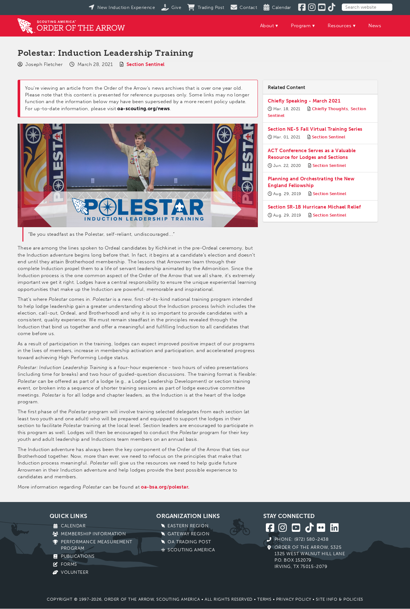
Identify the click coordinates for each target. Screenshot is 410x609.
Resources (339, 26)
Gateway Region (188, 534)
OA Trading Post (189, 542)
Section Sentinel (146, 64)
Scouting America (191, 550)
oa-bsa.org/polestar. (165, 487)
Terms (264, 599)
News (374, 26)
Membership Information (93, 534)
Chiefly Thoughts (330, 108)
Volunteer (75, 572)
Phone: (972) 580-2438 (302, 539)
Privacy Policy (293, 599)
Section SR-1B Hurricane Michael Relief (314, 207)
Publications (78, 556)
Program (301, 26)
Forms (69, 564)
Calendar (73, 526)
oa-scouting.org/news (143, 108)
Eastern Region (188, 526)
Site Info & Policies (339, 599)
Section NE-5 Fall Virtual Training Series (315, 129)
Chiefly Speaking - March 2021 (304, 101)
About (267, 26)
